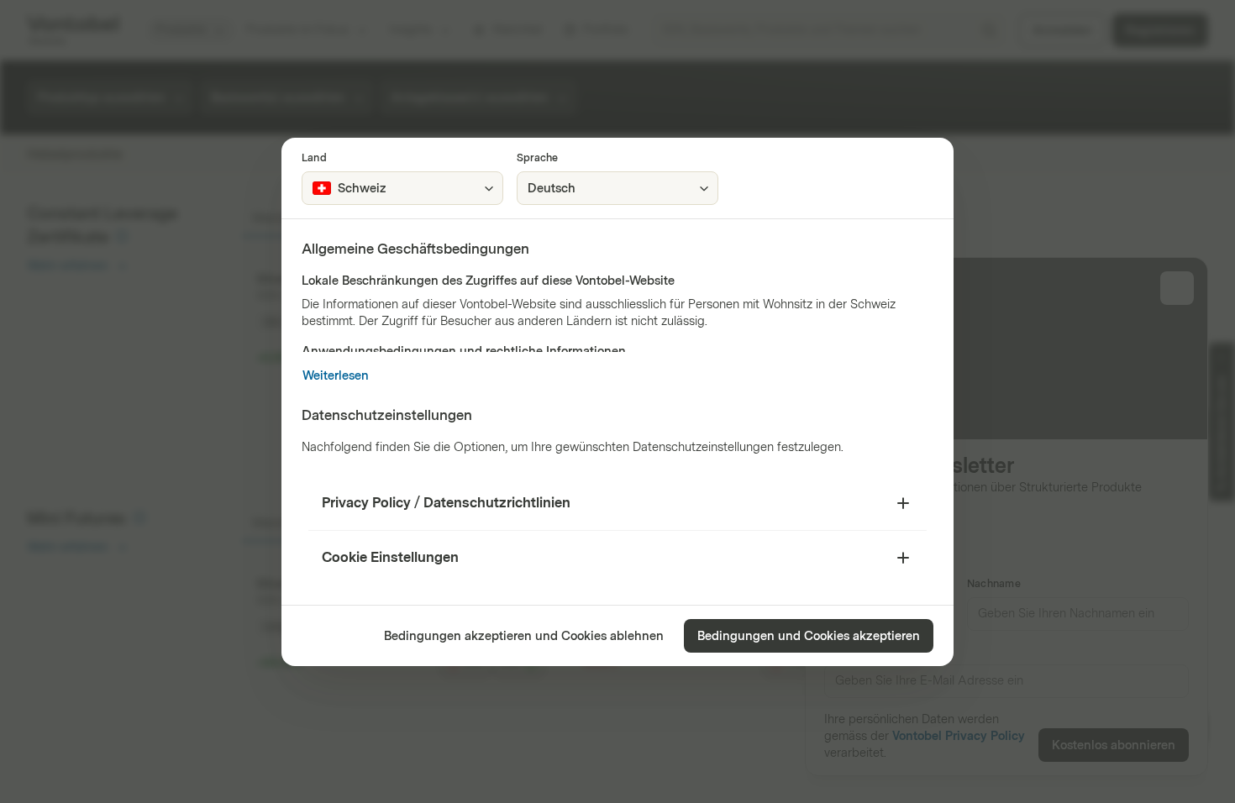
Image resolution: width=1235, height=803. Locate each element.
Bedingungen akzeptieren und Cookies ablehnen (524, 636)
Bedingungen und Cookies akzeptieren (808, 636)
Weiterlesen (335, 376)
